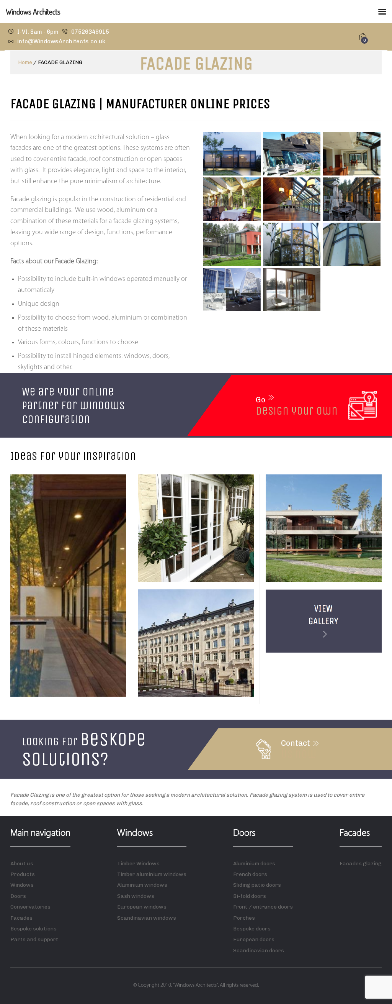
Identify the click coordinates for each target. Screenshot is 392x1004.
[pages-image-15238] (232, 289)
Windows (22, 885)
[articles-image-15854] (352, 154)
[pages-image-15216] (352, 199)
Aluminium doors (254, 863)
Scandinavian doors (258, 950)
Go (260, 399)
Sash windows (135, 896)
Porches (244, 918)
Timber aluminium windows (151, 874)
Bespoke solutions (33, 928)
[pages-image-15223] (232, 244)
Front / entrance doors (263, 907)
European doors (253, 939)
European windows (142, 907)
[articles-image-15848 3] (292, 154)
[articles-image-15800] (232, 154)
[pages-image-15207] (292, 199)
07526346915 (90, 31)
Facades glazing (361, 863)
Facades (21, 918)
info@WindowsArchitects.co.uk (61, 41)
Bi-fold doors (249, 896)
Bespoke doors (252, 928)
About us (21, 863)
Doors (18, 896)
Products (22, 874)
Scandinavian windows (146, 918)
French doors (250, 874)
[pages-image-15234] (352, 244)
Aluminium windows (142, 885)
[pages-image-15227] (292, 244)
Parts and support (34, 939)
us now (299, 754)
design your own (297, 411)
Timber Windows (138, 863)
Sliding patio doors (257, 885)
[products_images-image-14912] (292, 289)
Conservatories (30, 907)
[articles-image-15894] (232, 199)
